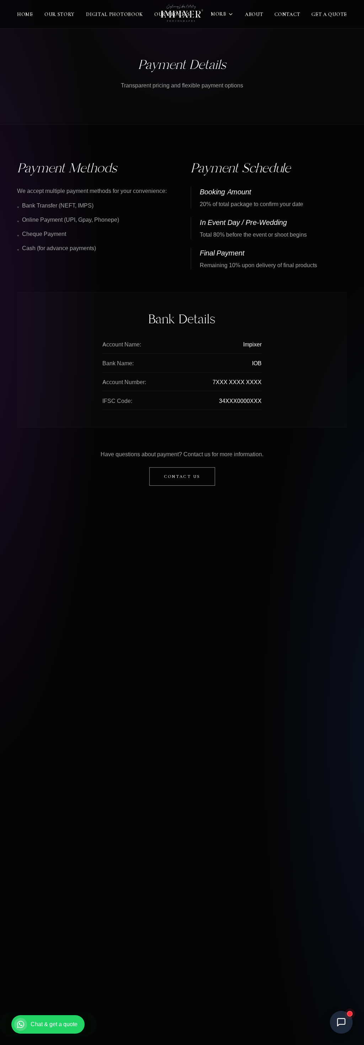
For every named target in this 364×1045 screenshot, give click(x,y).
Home (25, 14)
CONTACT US (182, 476)
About (254, 14)
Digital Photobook (114, 14)
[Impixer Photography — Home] (182, 14)
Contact (287, 14)
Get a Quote (329, 14)
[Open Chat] (341, 1022)
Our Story (59, 14)
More (218, 14)
